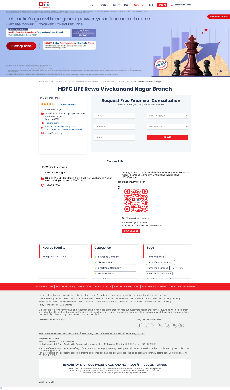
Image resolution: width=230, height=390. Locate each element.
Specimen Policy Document (126, 286)
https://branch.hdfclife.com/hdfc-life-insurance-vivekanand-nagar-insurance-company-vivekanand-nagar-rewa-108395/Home (155, 175)
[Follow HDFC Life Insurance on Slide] (188, 325)
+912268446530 (63, 129)
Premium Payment (68, 302)
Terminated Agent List (121, 295)
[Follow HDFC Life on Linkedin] (160, 325)
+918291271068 (60, 126)
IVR (51, 286)
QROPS (175, 299)
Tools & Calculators (119, 302)
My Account (162, 286)
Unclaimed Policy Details (50, 299)
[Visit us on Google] (146, 325)
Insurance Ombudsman (82, 299)
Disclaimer (68, 295)
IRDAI (66, 299)
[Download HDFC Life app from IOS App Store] (46, 327)
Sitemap (68, 305)
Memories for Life (161, 299)
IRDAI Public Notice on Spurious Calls (150, 295)
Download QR (131, 231)
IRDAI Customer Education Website (112, 299)
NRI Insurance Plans (48, 302)
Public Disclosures (153, 302)
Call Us (162, 5)
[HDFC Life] (44, 5)
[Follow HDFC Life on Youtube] (174, 325)
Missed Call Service (102, 286)
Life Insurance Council (140, 299)
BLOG (166, 302)
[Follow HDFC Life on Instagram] (167, 325)
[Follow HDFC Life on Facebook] (139, 325)
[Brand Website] (181, 325)
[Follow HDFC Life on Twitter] (153, 325)
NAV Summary (86, 302)
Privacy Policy (82, 295)
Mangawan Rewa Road (54, 256)
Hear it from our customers (183, 286)
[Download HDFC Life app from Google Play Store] (41, 327)
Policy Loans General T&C (50, 305)
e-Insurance (137, 302)
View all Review (68, 104)
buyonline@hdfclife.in (133, 182)
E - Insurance (148, 286)
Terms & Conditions (99, 295)
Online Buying (102, 302)
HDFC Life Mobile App (65, 286)
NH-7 (73, 256)
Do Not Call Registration (50, 295)
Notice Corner (84, 286)
